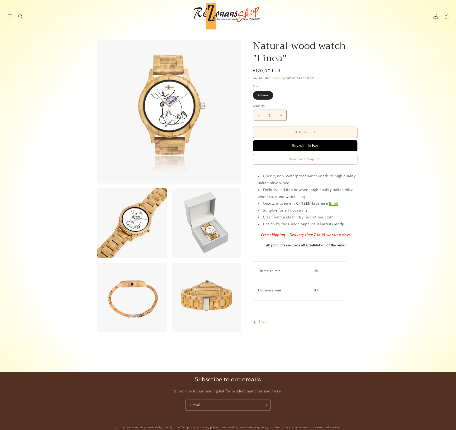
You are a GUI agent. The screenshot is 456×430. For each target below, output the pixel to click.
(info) (333, 204)
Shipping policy (259, 427)
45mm (263, 95)
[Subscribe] (265, 405)
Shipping (278, 78)
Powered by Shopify (160, 427)
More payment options (305, 159)
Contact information (327, 427)
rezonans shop (136, 427)
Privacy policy (209, 427)
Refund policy (186, 427)
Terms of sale (281, 427)
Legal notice (302, 427)
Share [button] (262, 322)
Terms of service (233, 427)
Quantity (259, 105)
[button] (10, 16)
